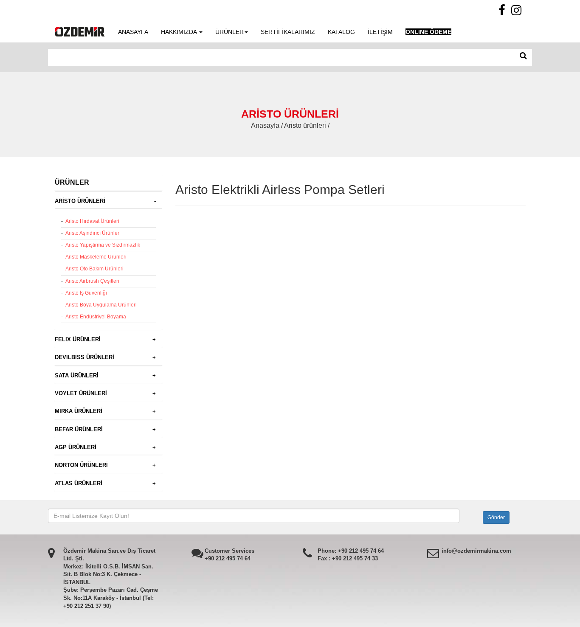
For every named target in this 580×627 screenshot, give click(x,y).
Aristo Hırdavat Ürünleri (92, 221)
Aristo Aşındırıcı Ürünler (92, 233)
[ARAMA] (523, 56)
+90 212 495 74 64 (228, 558)
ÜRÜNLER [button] (229, 31)
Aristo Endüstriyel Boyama (95, 317)
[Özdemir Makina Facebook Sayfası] (504, 12)
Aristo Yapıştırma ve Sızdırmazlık (102, 245)
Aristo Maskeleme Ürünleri (96, 257)
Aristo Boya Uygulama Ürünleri (101, 305)
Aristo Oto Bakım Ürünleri (94, 269)
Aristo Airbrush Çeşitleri (92, 281)
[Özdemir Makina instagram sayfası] (518, 12)
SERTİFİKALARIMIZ (288, 31)
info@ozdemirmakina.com (476, 551)
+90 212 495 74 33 (355, 558)
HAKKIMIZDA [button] (179, 31)
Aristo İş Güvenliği (86, 293)
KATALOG (341, 31)
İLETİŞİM (380, 31)
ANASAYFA (133, 31)
